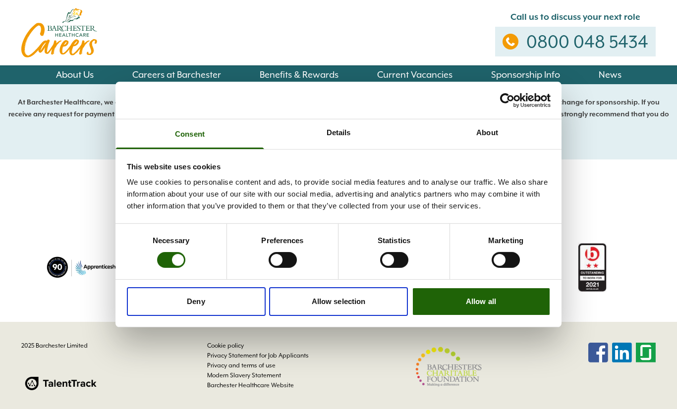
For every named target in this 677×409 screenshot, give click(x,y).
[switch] (283, 260)
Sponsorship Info (525, 74)
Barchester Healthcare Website (250, 385)
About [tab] (487, 132)
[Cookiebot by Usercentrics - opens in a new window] (507, 100)
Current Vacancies (414, 74)
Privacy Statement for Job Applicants (258, 355)
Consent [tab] (190, 134)
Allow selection (339, 301)
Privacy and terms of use (241, 365)
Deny (196, 301)
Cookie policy (225, 345)
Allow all (481, 301)
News (610, 74)
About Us (75, 74)
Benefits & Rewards (299, 74)
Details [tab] (339, 132)
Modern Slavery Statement (244, 375)
